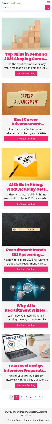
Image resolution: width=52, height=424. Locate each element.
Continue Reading (26, 73)
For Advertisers (41, 420)
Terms (19, 420)
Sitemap (28, 420)
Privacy (11, 420)
